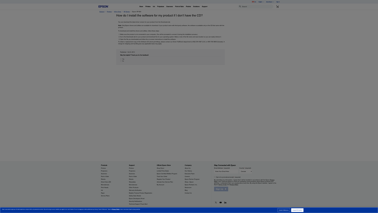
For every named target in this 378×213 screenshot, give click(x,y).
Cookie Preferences (284, 210)
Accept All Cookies (297, 210)
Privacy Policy (115, 209)
